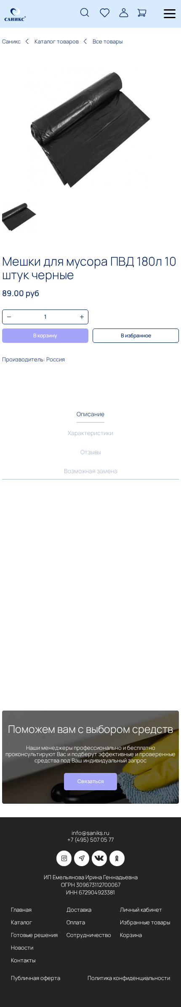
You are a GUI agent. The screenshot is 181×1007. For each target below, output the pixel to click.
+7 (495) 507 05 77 (90, 839)
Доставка (79, 909)
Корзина (131, 935)
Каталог (21, 922)
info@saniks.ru (90, 833)
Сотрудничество (89, 935)
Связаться (90, 781)
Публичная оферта (35, 978)
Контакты (23, 960)
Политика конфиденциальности (129, 978)
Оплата (76, 922)
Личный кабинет (141, 909)
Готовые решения (34, 935)
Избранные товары (145, 922)
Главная (21, 909)
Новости (22, 947)
